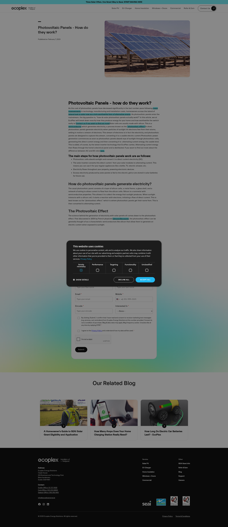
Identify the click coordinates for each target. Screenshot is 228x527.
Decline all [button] (123, 280)
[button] (81, 279)
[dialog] (114, 263)
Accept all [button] (145, 280)
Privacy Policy (86, 259)
